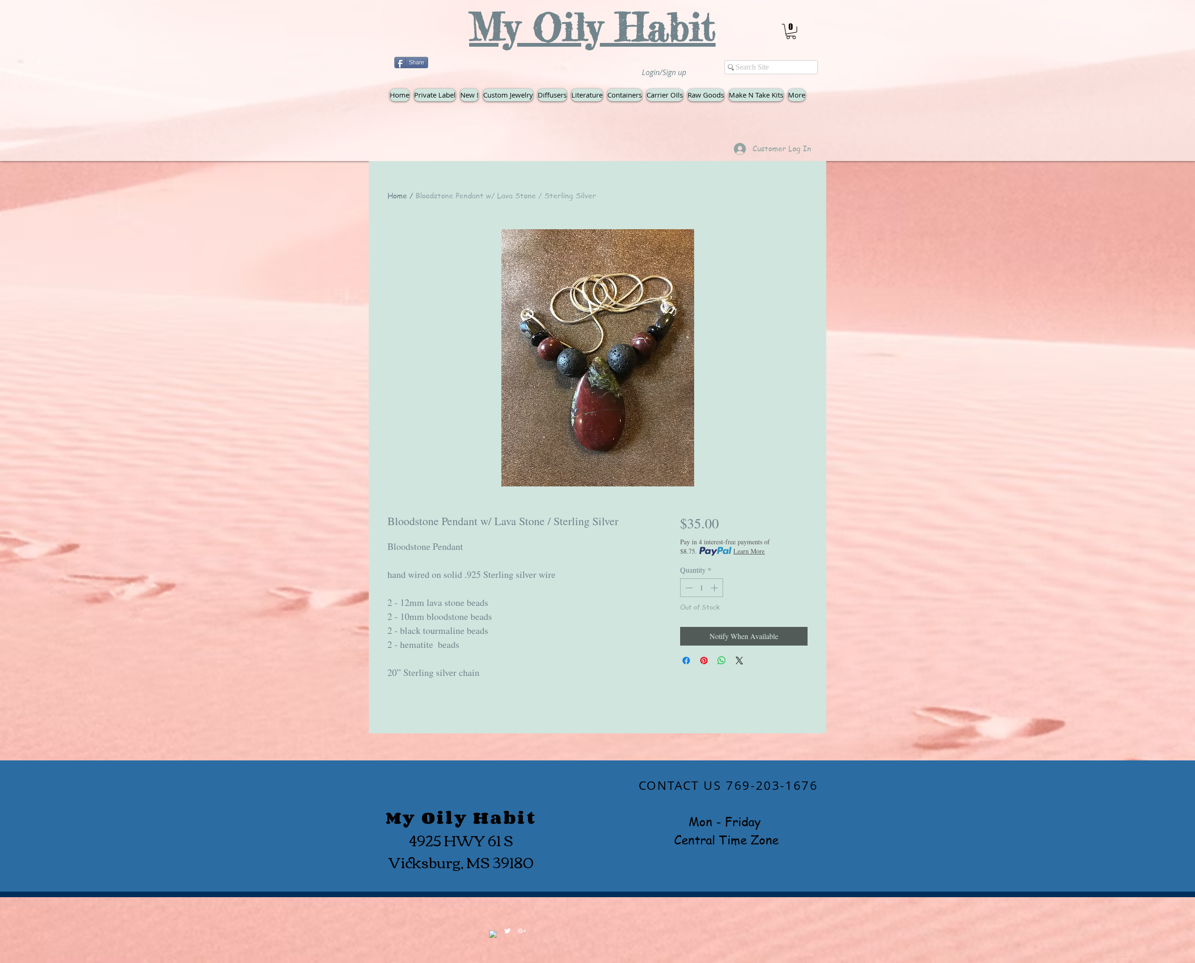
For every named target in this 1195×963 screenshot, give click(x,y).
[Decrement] (688, 588)
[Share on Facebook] (686, 660)
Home (397, 195)
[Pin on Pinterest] (704, 660)
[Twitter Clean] (507, 931)
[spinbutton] (702, 588)
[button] (791, 31)
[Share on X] (739, 660)
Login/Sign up (664, 72)
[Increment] (715, 588)
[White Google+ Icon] (522, 931)
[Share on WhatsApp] (721, 660)
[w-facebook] (493, 934)
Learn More (749, 551)
